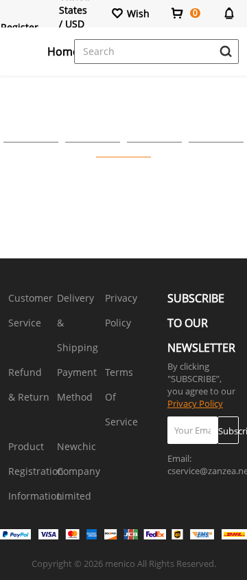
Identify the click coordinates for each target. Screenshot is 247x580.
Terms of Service (121, 397)
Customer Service (30, 310)
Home (63, 51)
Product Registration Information (36, 471)
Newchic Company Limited (78, 471)
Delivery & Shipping (77, 322)
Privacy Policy (121, 310)
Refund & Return (28, 384)
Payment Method (77, 384)
